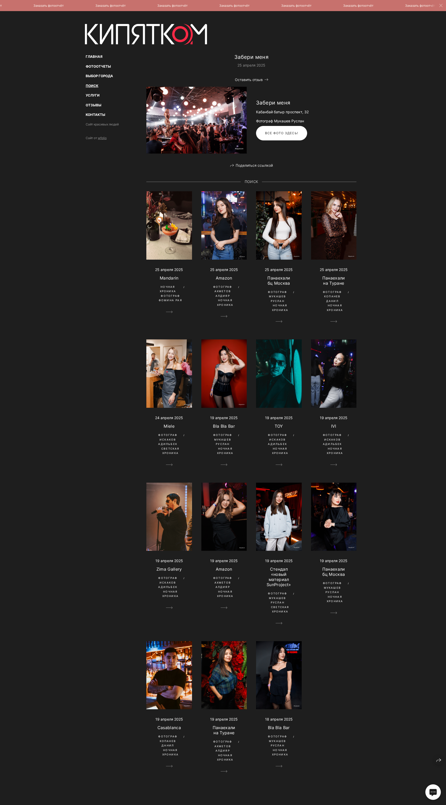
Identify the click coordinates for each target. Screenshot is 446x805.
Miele (169, 426)
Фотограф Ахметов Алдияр (222, 291)
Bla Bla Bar (224, 426)
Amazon (224, 278)
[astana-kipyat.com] (146, 32)
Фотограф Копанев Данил (332, 296)
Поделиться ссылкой (254, 165)
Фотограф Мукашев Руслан (277, 296)
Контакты (95, 115)
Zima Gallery (169, 569)
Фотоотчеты (98, 66)
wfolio (102, 138)
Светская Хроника (170, 451)
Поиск (92, 86)
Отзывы (93, 105)
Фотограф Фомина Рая (170, 298)
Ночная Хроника (168, 289)
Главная (94, 56)
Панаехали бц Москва (278, 280)
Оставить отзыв (249, 79)
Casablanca (169, 727)
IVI (333, 426)
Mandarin (169, 278)
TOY (279, 426)
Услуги (93, 95)
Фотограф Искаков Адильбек (167, 439)
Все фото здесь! (281, 133)
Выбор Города (99, 76)
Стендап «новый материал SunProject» (279, 577)
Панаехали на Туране (333, 280)
